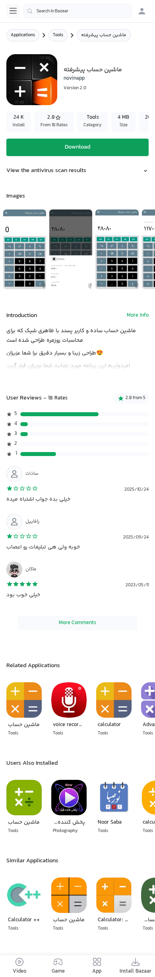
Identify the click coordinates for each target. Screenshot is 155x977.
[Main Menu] (13, 11)
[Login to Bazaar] (142, 11)
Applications (23, 35)
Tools (58, 35)
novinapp (74, 78)
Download (77, 147)
